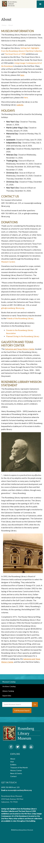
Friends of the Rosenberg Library (19, 318)
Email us (4, 790)
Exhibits (13, 765)
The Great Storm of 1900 (15, 54)
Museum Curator (8, 262)
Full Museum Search (22, 710)
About (12, 759)
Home (4, 25)
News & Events (16, 773)
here (26, 97)
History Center (16, 770)
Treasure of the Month (19, 767)
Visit (12, 762)
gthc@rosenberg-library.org (12, 308)
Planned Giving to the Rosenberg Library (22, 336)
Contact (13, 776)
